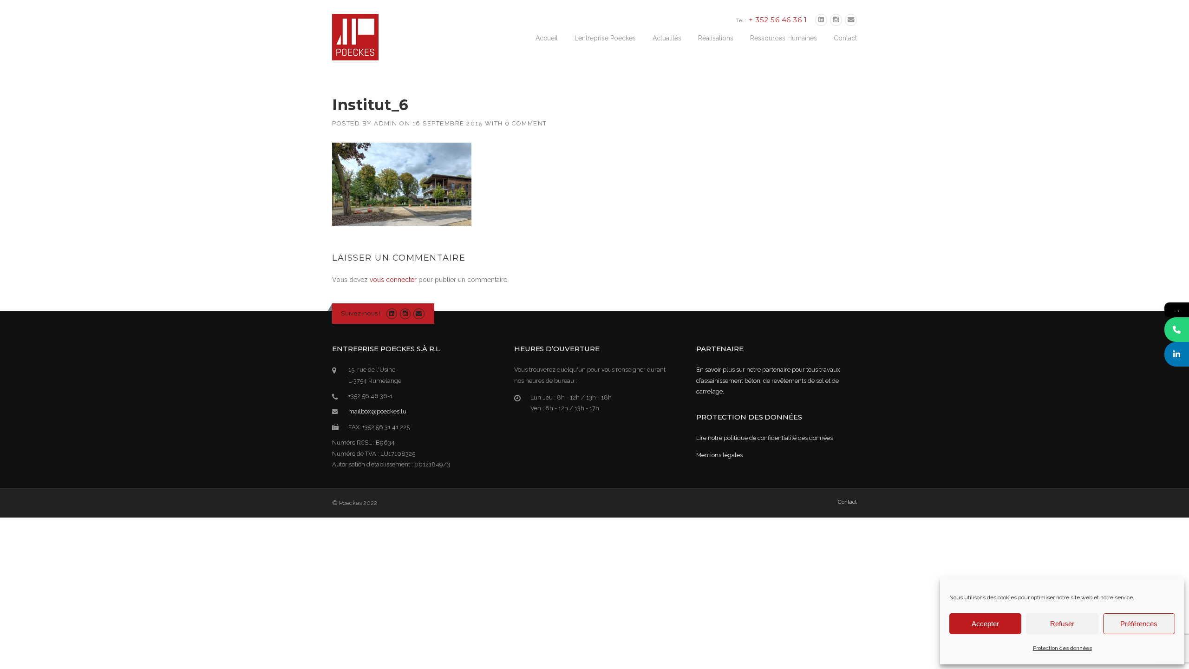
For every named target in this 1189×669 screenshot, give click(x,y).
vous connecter (393, 279)
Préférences (1138, 624)
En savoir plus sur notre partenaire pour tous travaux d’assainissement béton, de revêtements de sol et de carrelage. (768, 380)
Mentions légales (719, 455)
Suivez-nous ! (360, 313)
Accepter (985, 624)
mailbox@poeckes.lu (377, 411)
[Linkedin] (821, 20)
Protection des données (1062, 648)
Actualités (667, 38)
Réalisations (715, 38)
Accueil (547, 38)
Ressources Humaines (783, 38)
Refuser (1062, 624)
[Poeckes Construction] (355, 36)
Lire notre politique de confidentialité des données (764, 437)
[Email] (851, 20)
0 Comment (526, 123)
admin (386, 123)
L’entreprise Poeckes (605, 38)
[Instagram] (836, 20)
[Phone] (1176, 329)
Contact (845, 38)
